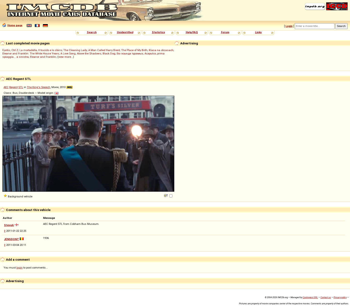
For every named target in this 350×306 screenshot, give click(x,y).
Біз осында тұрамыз (130, 53)
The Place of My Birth (134, 50)
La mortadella (28, 50)
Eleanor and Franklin (43, 56)
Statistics (158, 32)
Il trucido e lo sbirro (50, 50)
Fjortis (6, 50)
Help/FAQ (192, 32)
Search (92, 32)
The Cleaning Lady (75, 50)
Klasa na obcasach (161, 50)
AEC (6, 87)
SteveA (9, 225)
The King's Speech (38, 87)
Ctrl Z (14, 50)
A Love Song (67, 53)
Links (258, 32)
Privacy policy (340, 297)
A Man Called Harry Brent (104, 50)
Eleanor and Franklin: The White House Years (30, 53)
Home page (14, 25)
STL (20, 87)
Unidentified (125, 32)
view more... (65, 56)
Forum (225, 32)
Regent (13, 87)
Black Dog (109, 53)
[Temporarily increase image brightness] (166, 195)
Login (289, 26)
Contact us (325, 297)
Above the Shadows (89, 53)
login (19, 267)
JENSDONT (11, 239)
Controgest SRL (310, 297)
